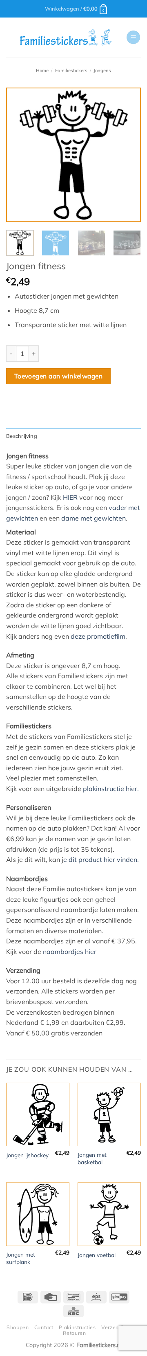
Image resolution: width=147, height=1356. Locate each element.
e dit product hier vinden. (101, 859)
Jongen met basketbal (92, 1158)
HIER (70, 497)
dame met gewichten (93, 518)
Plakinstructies (77, 1327)
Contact (43, 1327)
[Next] (127, 154)
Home (42, 70)
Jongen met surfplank (20, 1258)
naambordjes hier (69, 951)
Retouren (74, 1333)
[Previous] (19, 154)
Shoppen (18, 1327)
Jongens (102, 70)
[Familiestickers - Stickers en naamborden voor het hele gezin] (66, 37)
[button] (76, 8)
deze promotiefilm (98, 636)
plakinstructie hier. (111, 789)
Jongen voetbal (97, 1254)
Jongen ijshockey (27, 1155)
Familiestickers (71, 70)
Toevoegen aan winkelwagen (58, 376)
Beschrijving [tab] (21, 436)
